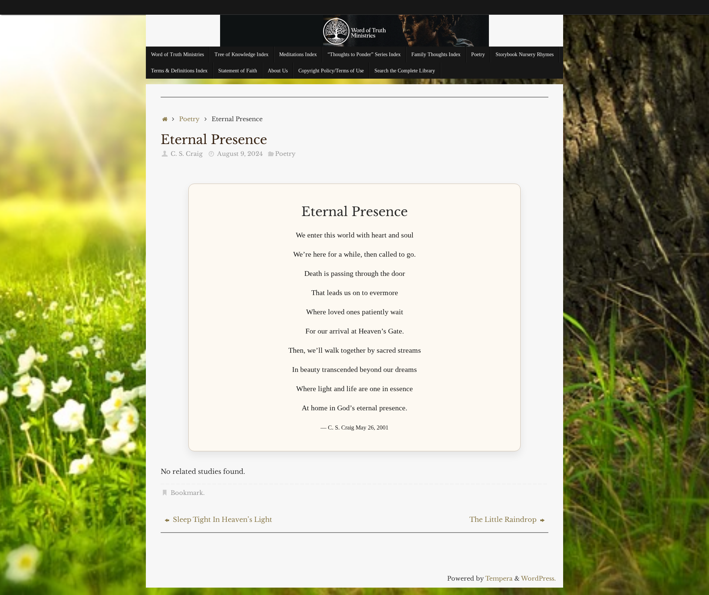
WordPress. (538, 578)
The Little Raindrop (503, 520)
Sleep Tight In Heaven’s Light (221, 520)
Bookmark (187, 492)
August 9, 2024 (240, 153)
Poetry (189, 119)
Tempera (499, 578)
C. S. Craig (187, 153)
